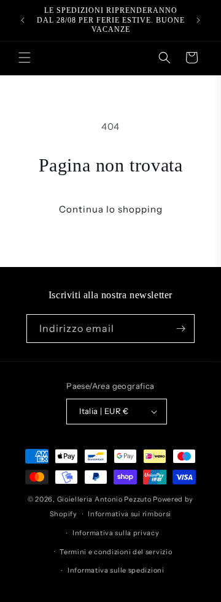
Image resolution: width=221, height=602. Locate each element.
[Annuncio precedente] (22, 20)
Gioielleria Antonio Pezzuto (105, 499)
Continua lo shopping (111, 209)
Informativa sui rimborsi (129, 514)
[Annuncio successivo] (198, 20)
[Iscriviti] (180, 328)
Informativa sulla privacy (116, 533)
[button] (24, 57)
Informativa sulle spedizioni (116, 570)
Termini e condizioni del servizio (116, 551)
